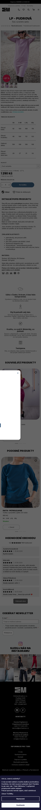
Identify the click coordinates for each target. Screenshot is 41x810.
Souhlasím (20, 805)
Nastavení (20, 799)
